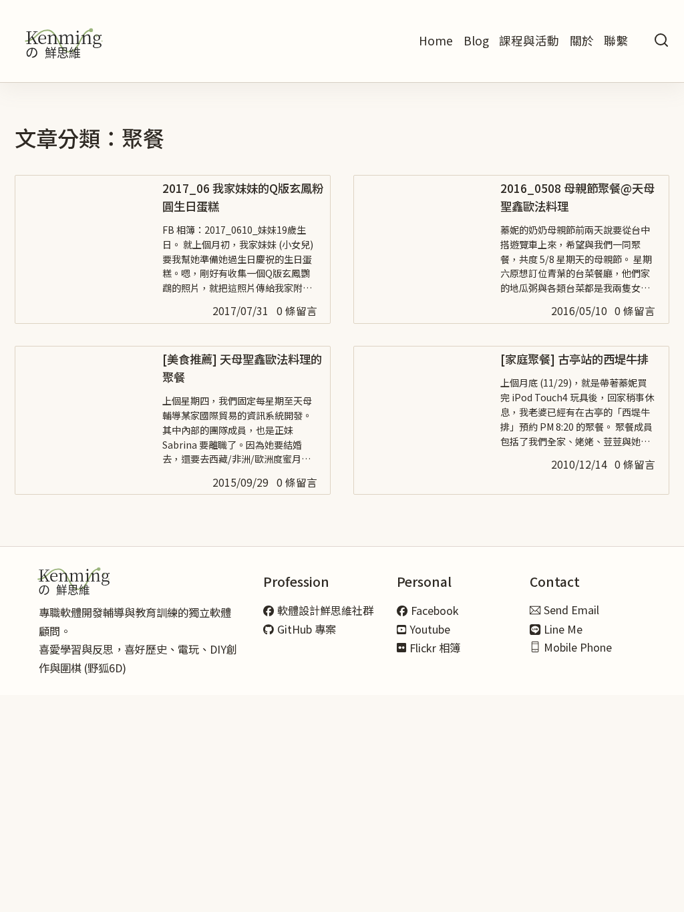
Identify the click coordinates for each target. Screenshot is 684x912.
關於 (582, 40)
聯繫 (616, 40)
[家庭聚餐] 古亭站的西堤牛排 (574, 359)
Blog (476, 40)
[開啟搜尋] (661, 41)
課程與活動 (529, 40)
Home (436, 40)
